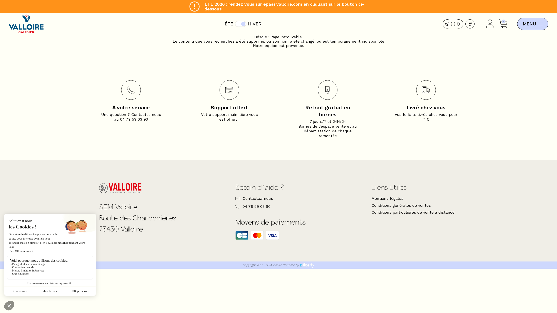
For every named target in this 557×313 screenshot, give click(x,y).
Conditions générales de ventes (401, 205)
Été (229, 24)
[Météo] (458, 23)
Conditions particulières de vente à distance (413, 212)
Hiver (255, 24)
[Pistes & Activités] (470, 23)
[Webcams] (447, 23)
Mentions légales (387, 198)
